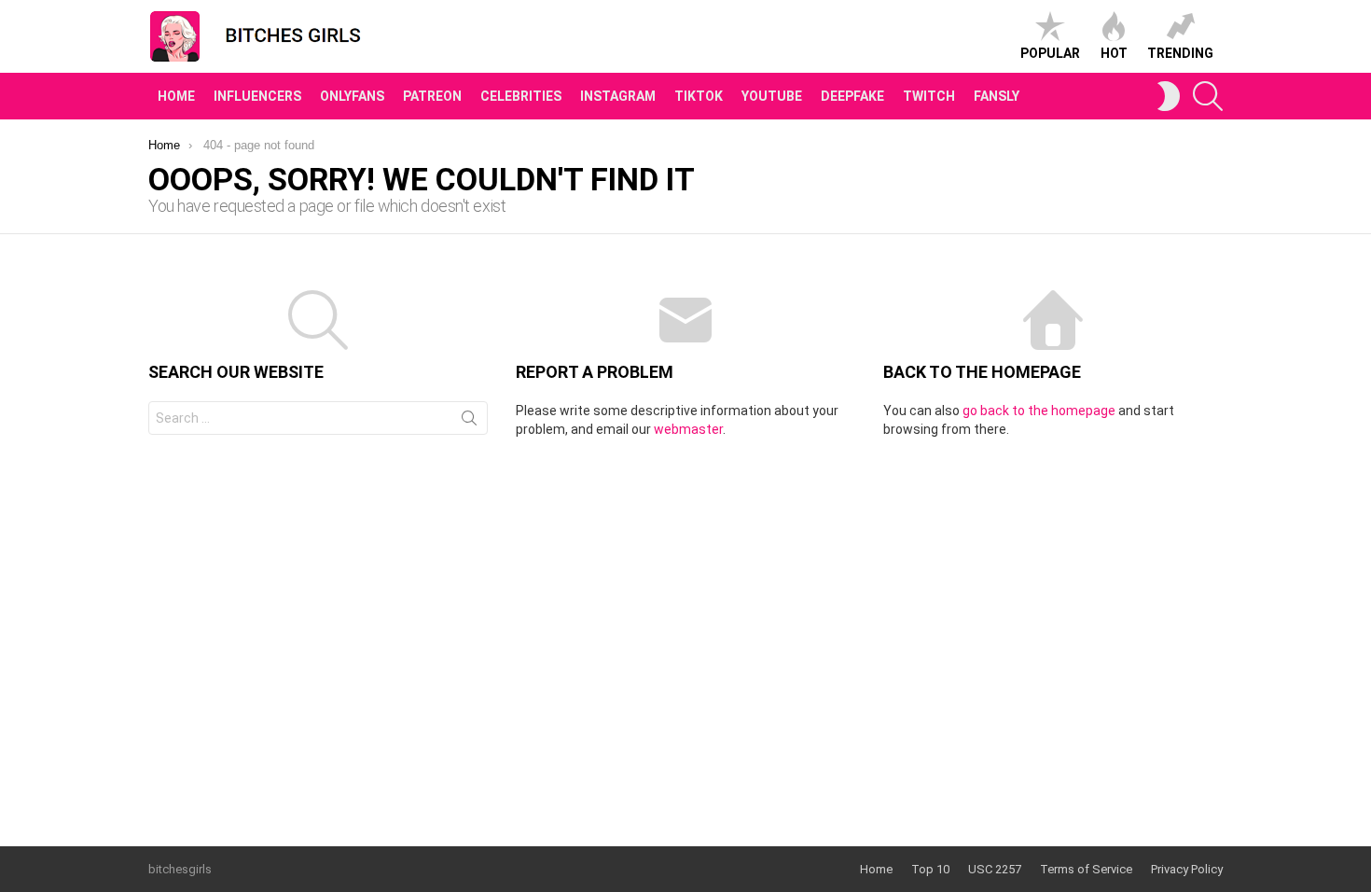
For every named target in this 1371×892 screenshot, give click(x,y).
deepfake (852, 96)
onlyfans (352, 96)
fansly (996, 96)
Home (176, 96)
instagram (618, 96)
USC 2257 (994, 869)
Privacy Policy (1187, 869)
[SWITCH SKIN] (1169, 96)
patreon (432, 96)
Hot (1114, 53)
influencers (257, 96)
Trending (1180, 53)
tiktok (698, 96)
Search (469, 421)
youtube (771, 96)
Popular (1050, 53)
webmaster (688, 429)
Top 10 (930, 869)
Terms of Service (1086, 869)
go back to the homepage (1038, 410)
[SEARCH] (1208, 96)
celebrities (520, 96)
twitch (929, 96)
